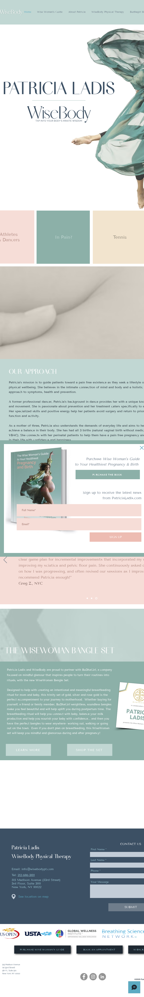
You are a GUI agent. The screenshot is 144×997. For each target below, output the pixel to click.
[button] (142, 448)
